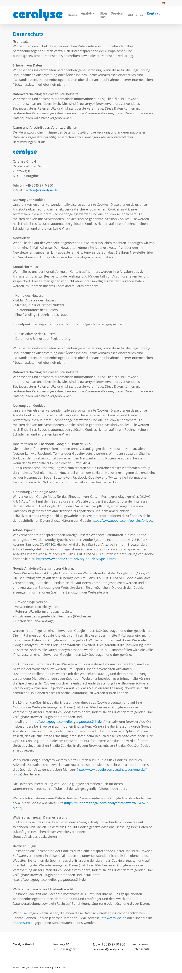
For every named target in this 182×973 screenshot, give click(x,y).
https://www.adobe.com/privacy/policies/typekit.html (76, 559)
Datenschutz (140, 949)
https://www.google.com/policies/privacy (122, 520)
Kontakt (34, 967)
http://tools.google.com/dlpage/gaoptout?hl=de (66, 721)
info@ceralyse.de (113, 918)
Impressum (21, 923)
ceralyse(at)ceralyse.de (41, 190)
